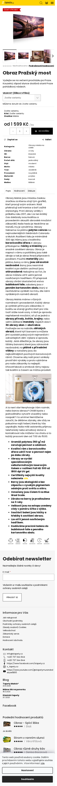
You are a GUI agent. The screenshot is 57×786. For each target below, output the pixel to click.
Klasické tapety (11, 695)
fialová (31, 157)
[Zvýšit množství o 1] (26, 131)
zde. (26, 478)
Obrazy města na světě (36, 146)
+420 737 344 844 (16, 657)
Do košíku (44, 131)
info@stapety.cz (15, 653)
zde (43, 763)
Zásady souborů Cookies (14, 627)
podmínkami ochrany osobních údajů (25, 587)
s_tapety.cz (12, 666)
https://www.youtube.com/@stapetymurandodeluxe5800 (30, 671)
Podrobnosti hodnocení (41, 66)
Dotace (6, 637)
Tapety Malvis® (11, 684)
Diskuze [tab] (31, 190)
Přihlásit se (12, 597)
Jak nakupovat (10, 617)
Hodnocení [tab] (19, 190)
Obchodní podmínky (13, 620)
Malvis (16, 116)
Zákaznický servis (11, 633)
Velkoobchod (9, 630)
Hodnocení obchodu (13, 640)
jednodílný (33, 160)
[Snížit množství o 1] (13, 131)
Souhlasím (27, 779)
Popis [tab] (8, 190)
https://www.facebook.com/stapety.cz (26, 663)
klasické (32, 154)
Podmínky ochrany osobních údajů (19, 624)
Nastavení (27, 770)
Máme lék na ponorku (14, 690)
